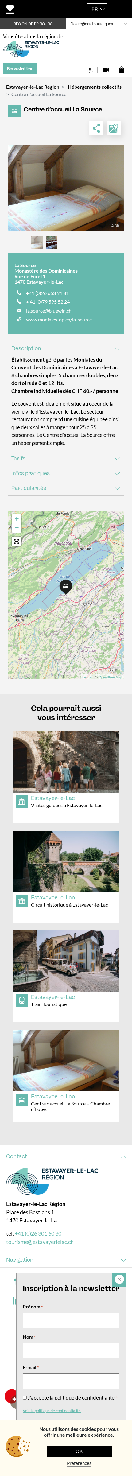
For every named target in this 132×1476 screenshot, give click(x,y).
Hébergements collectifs (95, 87)
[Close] (119, 1280)
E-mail (31, 1367)
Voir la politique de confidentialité (52, 1410)
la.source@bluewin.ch (49, 310)
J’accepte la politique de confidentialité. (73, 1397)
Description (26, 348)
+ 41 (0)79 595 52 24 (48, 302)
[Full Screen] (16, 541)
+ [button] (17, 518)
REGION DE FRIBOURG (33, 24)
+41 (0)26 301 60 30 (38, 1233)
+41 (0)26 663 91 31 (47, 293)
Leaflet (87, 676)
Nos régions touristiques (92, 24)
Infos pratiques (30, 473)
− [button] (17, 528)
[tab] (66, 348)
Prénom (33, 1306)
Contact (16, 1156)
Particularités (28, 488)
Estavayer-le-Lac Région (32, 87)
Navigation (19, 1260)
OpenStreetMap (110, 676)
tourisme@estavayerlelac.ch (40, 1241)
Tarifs (18, 458)
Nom (29, 1337)
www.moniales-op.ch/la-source (59, 319)
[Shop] (121, 68)
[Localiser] (114, 128)
